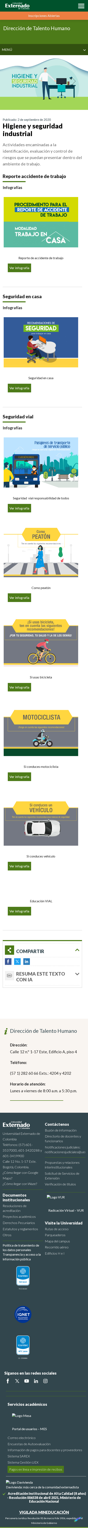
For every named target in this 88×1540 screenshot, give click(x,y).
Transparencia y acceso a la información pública (22, 1256)
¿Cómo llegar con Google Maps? (20, 1175)
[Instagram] (45, 1380)
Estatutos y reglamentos (20, 1229)
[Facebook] (7, 1380)
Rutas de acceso (57, 1229)
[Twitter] (17, 1380)
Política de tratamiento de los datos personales (21, 1247)
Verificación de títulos (60, 1184)
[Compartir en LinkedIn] (26, 961)
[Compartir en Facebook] (8, 961)
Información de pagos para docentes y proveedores (45, 1450)
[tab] (42, 976)
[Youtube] (26, 1380)
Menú (7, 49)
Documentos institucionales (16, 1197)
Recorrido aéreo (57, 1247)
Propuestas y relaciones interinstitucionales (62, 1164)
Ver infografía (19, 268)
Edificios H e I (54, 1253)
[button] (80, 5)
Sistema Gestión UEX (23, 1462)
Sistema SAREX (19, 1456)
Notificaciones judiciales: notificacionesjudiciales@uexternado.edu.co (65, 1149)
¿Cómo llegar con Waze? (20, 1184)
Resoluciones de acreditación (15, 1208)
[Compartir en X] (17, 961)
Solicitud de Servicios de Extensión (62, 1175)
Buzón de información (61, 1130)
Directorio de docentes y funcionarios (63, 1138)
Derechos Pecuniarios (19, 1223)
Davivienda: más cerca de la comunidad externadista (42, 1487)
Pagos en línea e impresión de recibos (35, 1469)
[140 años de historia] (77, 1518)
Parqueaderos (55, 1235)
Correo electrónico (22, 1438)
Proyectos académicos (19, 1216)
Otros (7, 1235)
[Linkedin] (36, 1380)
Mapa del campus (57, 1241)
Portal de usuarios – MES (29, 1429)
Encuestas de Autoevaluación (29, 1444)
